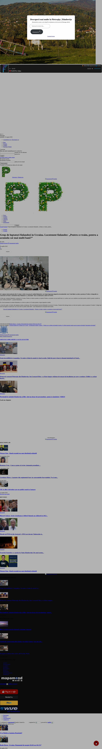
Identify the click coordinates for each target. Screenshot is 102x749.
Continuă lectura (51, 36)
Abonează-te (35, 32)
